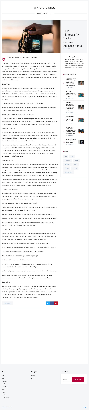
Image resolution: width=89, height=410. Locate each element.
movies (75, 168)
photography (7, 303)
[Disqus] (30, 332)
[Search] (51, 13)
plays (75, 164)
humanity (67, 160)
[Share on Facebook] (52, 303)
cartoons (67, 164)
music (76, 160)
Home (39, 13)
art (66, 156)
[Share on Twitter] (48, 303)
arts (72, 156)
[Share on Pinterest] (56, 303)
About (45, 13)
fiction (67, 168)
